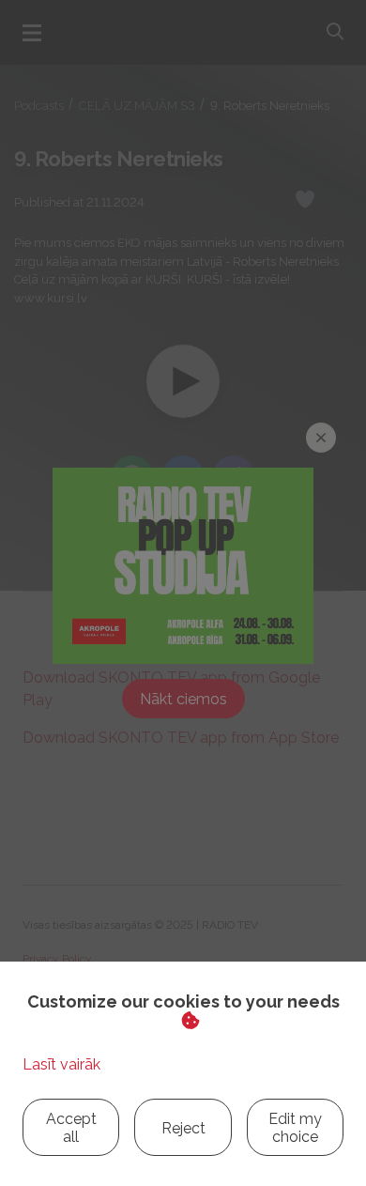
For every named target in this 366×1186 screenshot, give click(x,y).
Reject (183, 1128)
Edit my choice (295, 1128)
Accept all (71, 1128)
